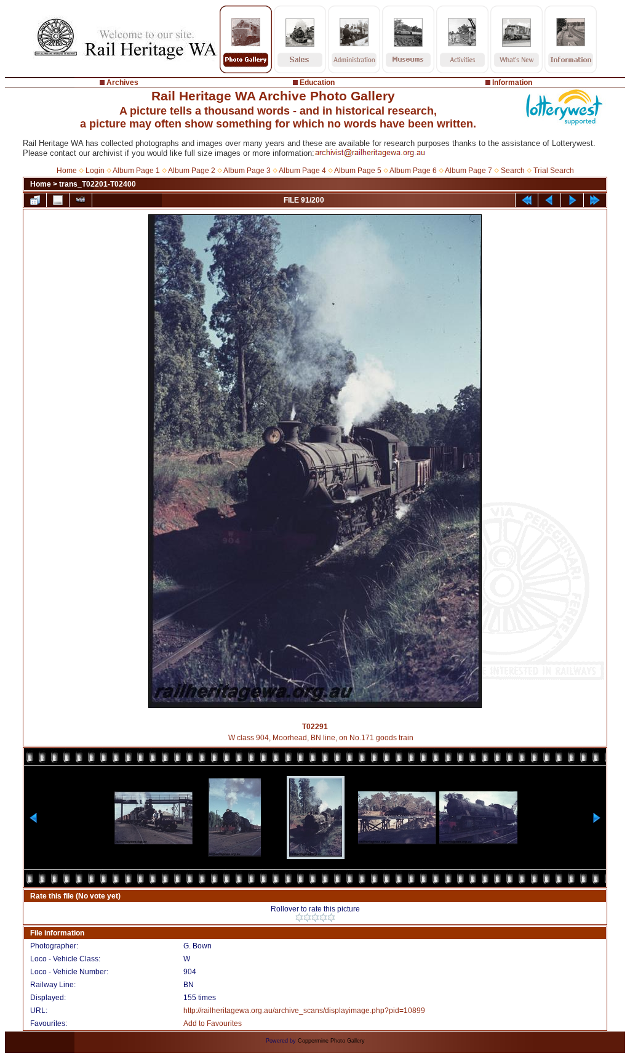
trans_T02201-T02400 (97, 184)
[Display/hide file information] (58, 200)
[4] (323, 917)
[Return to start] (527, 200)
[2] (307, 917)
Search (513, 170)
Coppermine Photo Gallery (331, 1041)
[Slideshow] (81, 200)
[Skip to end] (595, 200)
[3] (315, 917)
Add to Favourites (212, 1023)
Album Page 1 (136, 170)
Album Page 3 (247, 170)
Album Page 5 (357, 170)
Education (317, 82)
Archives (122, 82)
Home (67, 170)
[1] (299, 917)
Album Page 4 (302, 170)
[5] (331, 917)
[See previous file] (549, 200)
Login (95, 170)
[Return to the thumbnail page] (35, 200)
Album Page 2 (191, 170)
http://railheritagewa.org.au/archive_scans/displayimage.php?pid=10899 (304, 1010)
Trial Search (553, 170)
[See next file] (572, 200)
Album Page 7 (468, 170)
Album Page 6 (413, 170)
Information (512, 82)
